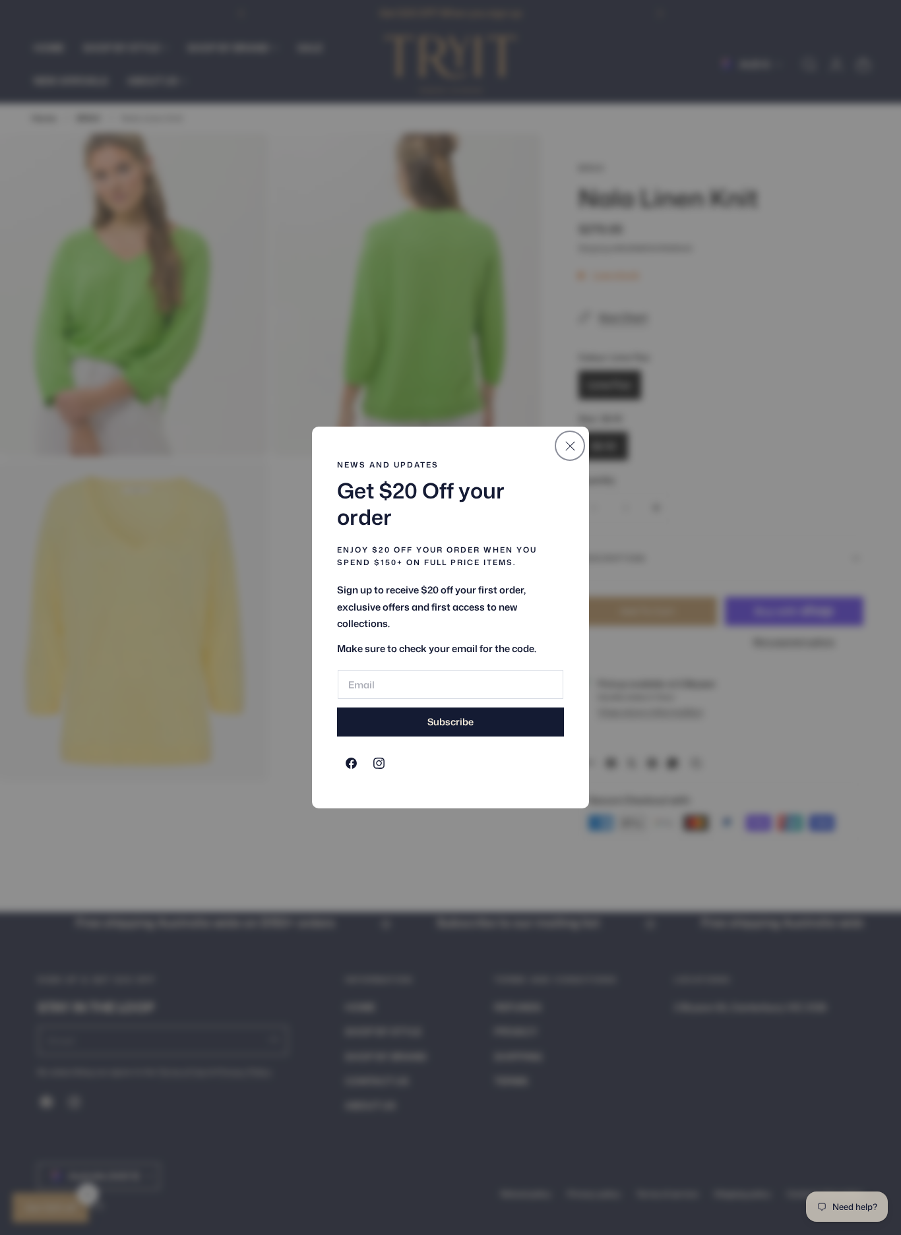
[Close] (569, 445)
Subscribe (450, 722)
